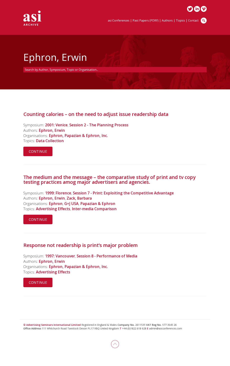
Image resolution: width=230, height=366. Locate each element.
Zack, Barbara (79, 198)
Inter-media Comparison (94, 208)
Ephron (56, 203)
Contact (193, 20)
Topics (180, 20)
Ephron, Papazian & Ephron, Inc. (78, 135)
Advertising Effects (53, 208)
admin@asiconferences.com (165, 328)
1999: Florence (58, 192)
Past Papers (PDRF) (145, 20)
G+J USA (71, 203)
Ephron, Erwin (52, 130)
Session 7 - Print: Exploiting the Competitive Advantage (123, 192)
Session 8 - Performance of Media (107, 255)
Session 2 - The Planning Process (98, 124)
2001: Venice (56, 124)
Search (204, 21)
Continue (38, 151)
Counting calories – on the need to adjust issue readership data (95, 114)
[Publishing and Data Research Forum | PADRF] (32, 18)
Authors (167, 20)
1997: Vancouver (60, 255)
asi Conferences (118, 20)
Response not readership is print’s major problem (80, 245)
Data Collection (50, 140)
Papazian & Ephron (97, 203)
